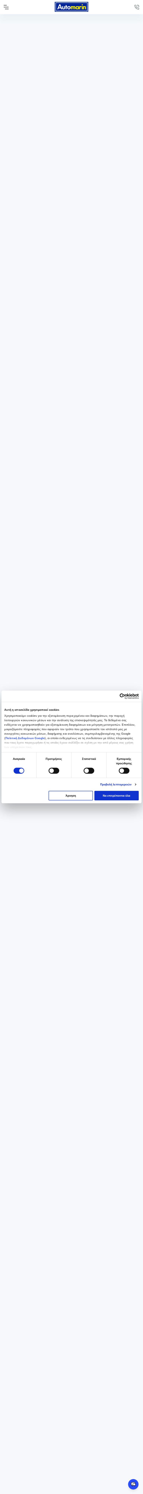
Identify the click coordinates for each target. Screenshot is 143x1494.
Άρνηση (71, 795)
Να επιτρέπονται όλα (116, 795)
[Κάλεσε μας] (136, 7)
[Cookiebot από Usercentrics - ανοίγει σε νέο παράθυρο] (122, 696)
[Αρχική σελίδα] (71, 7)
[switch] (54, 771)
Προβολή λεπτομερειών (116, 784)
